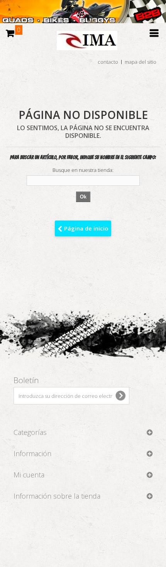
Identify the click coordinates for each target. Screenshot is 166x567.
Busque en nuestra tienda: (83, 170)
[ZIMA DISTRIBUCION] (83, 44)
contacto (108, 61)
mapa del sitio (140, 61)
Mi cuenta (29, 474)
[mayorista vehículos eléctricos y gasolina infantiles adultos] (83, 11)
